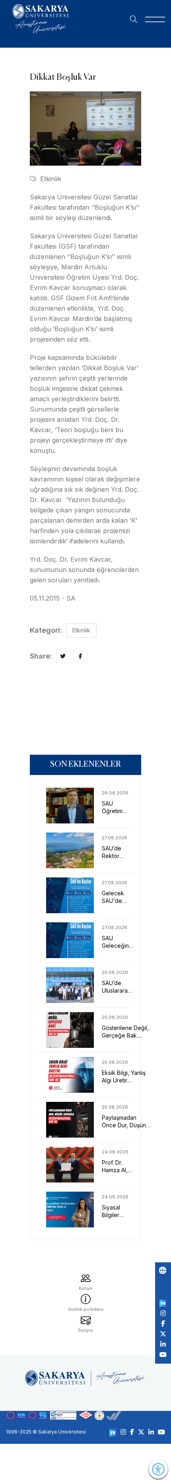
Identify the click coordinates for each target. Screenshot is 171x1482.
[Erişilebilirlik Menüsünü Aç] (158, 1469)
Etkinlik (50, 179)
